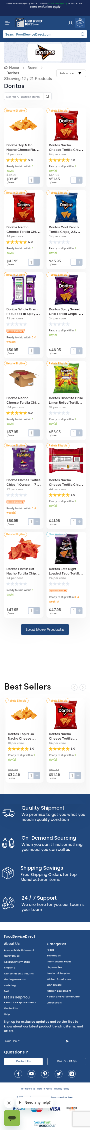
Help (7, 1014)
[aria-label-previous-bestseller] (74, 687)
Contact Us (11, 1008)
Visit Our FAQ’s (66, 1061)
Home (14, 67)
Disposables (54, 967)
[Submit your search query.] (82, 34)
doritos (12, 73)
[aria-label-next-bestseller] (83, 687)
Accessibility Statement (19, 950)
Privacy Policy (61, 1088)
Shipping (9, 967)
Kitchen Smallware (59, 979)
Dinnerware (54, 984)
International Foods (59, 961)
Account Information (17, 961)
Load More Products (45, 629)
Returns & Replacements (20, 1002)
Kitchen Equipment (59, 990)
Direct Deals (54, 1002)
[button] (70, 22)
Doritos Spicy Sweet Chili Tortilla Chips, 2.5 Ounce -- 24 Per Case (66, 313)
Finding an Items (15, 979)
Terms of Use (28, 1088)
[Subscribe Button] (67, 1041)
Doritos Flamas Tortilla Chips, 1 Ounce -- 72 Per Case (23, 484)
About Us (12, 943)
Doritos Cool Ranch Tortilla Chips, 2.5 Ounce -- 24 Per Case (66, 231)
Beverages (54, 955)
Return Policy (44, 1088)
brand (33, 68)
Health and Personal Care (63, 996)
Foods (50, 949)
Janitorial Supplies (58, 973)
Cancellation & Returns (19, 973)
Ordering (10, 985)
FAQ (6, 991)
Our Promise (12, 955)
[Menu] (6, 23)
